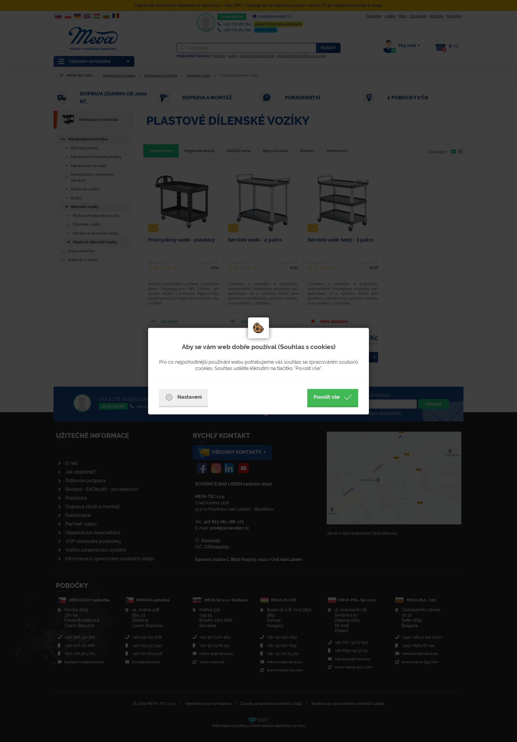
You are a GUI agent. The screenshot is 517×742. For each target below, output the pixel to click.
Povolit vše (327, 397)
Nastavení (189, 397)
